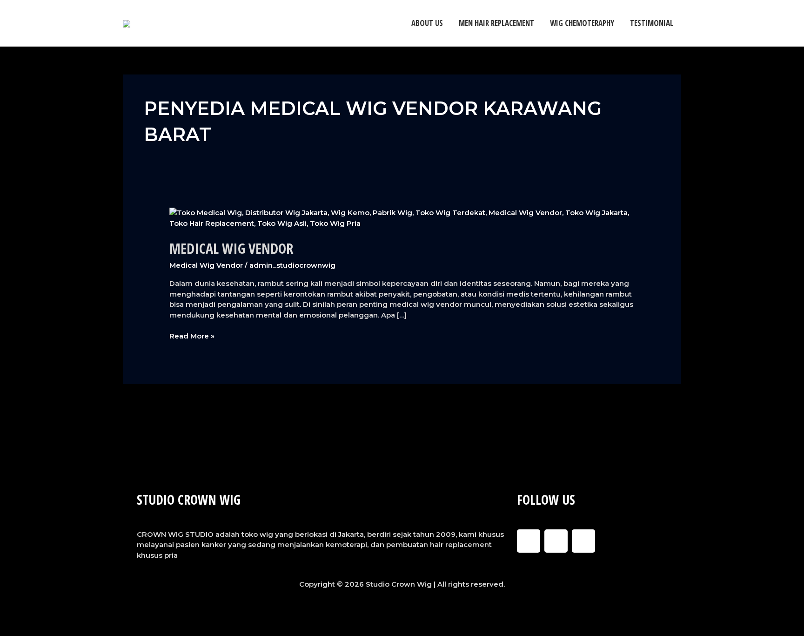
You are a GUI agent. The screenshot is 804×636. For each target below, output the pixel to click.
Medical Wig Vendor (231, 248)
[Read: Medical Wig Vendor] (402, 217)
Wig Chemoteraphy (582, 23)
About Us (427, 23)
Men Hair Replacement (496, 23)
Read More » (191, 335)
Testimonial (651, 23)
